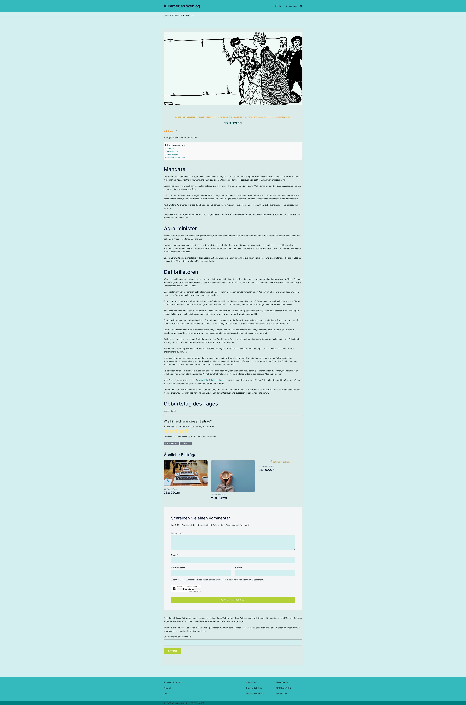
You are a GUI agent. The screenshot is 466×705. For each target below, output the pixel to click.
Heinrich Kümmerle (186, 117)
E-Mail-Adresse (179, 567)
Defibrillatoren (173, 154)
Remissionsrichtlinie (255, 693)
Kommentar (177, 533)
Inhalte (278, 6)
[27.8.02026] (233, 476)
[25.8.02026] (280, 462)
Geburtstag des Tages (176, 157)
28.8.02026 (172, 492)
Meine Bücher (282, 682)
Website (238, 567)
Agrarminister (173, 151)
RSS (165, 693)
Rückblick (223, 117)
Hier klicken (188, 589)
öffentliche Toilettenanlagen (211, 380)
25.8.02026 (266, 470)
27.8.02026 (219, 498)
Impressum (169, 682)
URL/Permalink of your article (177, 636)
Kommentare (291, 6)
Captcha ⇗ (195, 591)
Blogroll (167, 688)
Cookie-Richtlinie (254, 688)
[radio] (166, 431)
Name (174, 555)
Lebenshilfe (185, 444)
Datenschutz (252, 682)
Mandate (170, 148)
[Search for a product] (301, 6)
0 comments (236, 117)
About (178, 682)
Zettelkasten (281, 693)
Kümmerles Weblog (182, 6)
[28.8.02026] (186, 473)
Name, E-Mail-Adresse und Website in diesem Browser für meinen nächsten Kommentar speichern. (218, 580)
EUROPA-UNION (283, 688)
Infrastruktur (171, 444)
